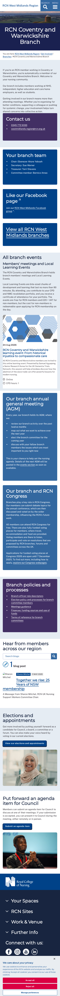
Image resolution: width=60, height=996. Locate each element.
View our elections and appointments (24, 743)
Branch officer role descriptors (27, 596)
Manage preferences (30, 993)
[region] (30, 976)
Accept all (30, 980)
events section (27, 464)
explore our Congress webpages (30, 562)
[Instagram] (18, 951)
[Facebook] (10, 951)
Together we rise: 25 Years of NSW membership (26, 684)
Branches (7, 56)
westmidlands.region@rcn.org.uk (28, 128)
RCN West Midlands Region (27, 54)
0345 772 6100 (19, 125)
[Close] (54, 959)
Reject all (30, 986)
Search (54, 656)
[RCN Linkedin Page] (35, 951)
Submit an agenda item (17, 826)
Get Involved (46, 54)
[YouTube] (27, 951)
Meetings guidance (21, 606)
